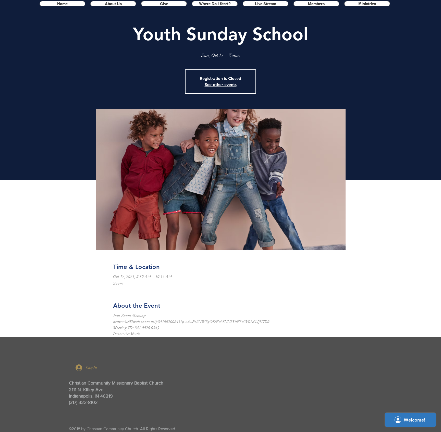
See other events (221, 84)
